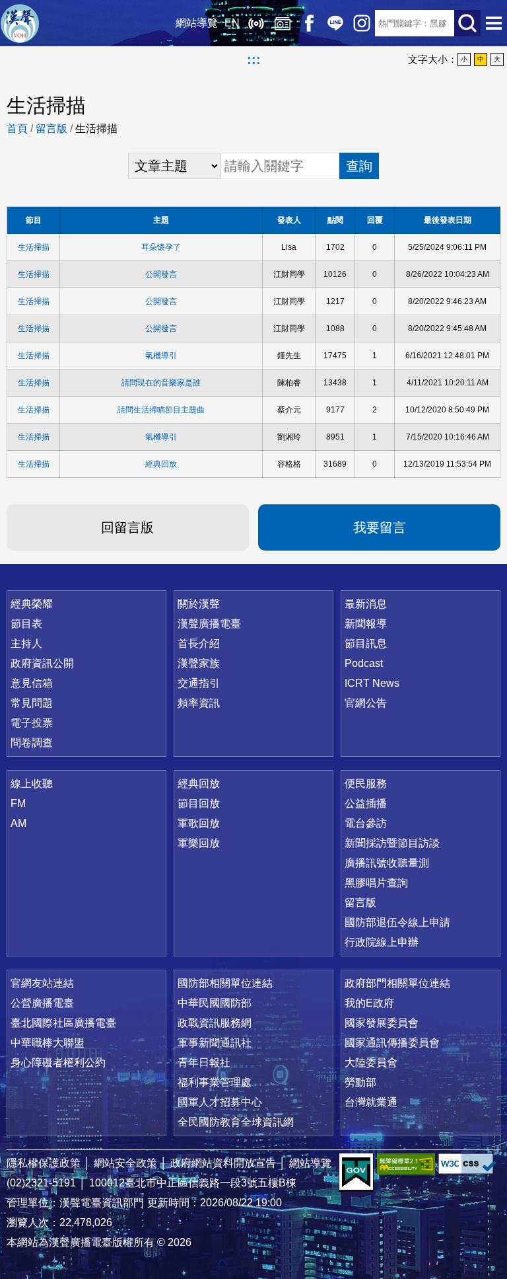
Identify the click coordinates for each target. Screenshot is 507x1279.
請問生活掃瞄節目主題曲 (161, 409)
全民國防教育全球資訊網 (236, 1122)
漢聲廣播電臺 (20, 23)
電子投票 (32, 722)
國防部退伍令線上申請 (397, 922)
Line (335, 23)
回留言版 (127, 527)
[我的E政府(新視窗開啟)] (356, 1172)
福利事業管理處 (215, 1082)
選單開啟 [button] (494, 23)
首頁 (17, 128)
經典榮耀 (32, 603)
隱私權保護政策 (44, 1163)
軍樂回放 (199, 843)
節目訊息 (366, 643)
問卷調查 (32, 742)
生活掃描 (34, 247)
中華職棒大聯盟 (47, 1042)
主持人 (26, 643)
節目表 (26, 623)
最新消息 (366, 603)
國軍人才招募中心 (220, 1102)
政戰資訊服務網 (215, 1022)
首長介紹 (199, 643)
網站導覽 (197, 22)
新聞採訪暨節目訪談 (392, 843)
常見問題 (32, 703)
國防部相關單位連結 (225, 983)
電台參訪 (366, 823)
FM (18, 803)
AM (18, 823)
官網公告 (366, 703)
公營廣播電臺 (42, 1003)
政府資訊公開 (42, 663)
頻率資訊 (199, 703)
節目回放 (199, 803)
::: (254, 59)
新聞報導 (366, 623)
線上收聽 (256, 23)
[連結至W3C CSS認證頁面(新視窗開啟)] (467, 1163)
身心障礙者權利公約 (58, 1062)
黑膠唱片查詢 (376, 882)
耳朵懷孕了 (161, 247)
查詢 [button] (359, 166)
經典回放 (282, 23)
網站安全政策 (125, 1163)
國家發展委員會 (382, 1022)
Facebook (309, 23)
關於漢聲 (199, 603)
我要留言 (379, 527)
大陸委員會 (371, 1062)
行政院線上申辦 (382, 942)
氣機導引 (161, 355)
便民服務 (366, 783)
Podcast (364, 663)
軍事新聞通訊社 (215, 1042)
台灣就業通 (371, 1102)
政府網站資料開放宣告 (223, 1163)
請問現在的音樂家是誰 (161, 382)
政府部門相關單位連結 (397, 983)
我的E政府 (369, 1003)
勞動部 (360, 1082)
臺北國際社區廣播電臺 (63, 1022)
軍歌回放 (199, 823)
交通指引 (199, 683)
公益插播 (366, 803)
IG (362, 23)
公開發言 (161, 274)
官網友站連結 (42, 983)
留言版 (51, 128)
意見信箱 (32, 683)
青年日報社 (204, 1062)
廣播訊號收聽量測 (387, 863)
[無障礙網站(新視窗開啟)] (406, 1163)
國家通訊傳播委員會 (392, 1042)
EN (232, 22)
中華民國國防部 (215, 1003)
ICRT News (372, 683)
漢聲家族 (199, 663)
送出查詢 (467, 23)
